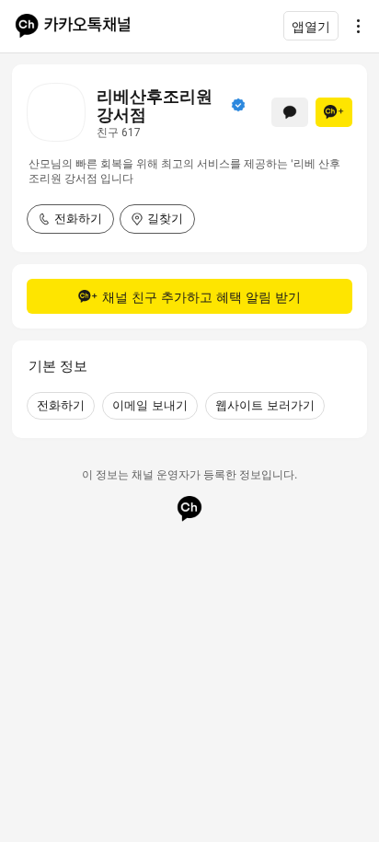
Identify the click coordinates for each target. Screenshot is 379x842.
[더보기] (353, 26)
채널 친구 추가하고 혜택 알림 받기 (201, 297)
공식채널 (238, 105)
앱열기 (311, 26)
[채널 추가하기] (334, 112)
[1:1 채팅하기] (289, 112)
